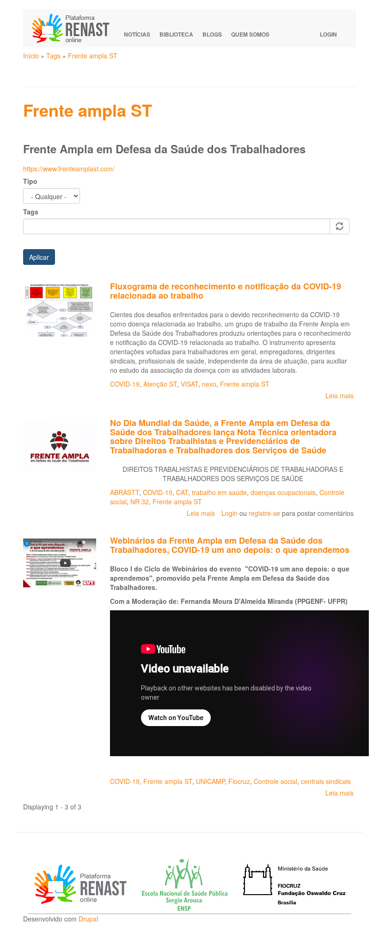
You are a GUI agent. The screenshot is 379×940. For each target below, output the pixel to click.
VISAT (189, 384)
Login (328, 34)
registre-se (264, 513)
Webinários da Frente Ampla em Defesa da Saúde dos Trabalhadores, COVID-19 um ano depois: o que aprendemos (229, 545)
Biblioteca (176, 34)
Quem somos (250, 34)
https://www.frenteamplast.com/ (69, 168)
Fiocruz (239, 781)
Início (31, 55)
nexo (209, 384)
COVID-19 (125, 384)
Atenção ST (160, 384)
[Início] (75, 28)
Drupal (88, 918)
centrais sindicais (326, 781)
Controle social (275, 781)
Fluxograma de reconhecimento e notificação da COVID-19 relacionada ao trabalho (225, 290)
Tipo (30, 181)
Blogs (212, 34)
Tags (53, 55)
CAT (182, 492)
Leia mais (339, 395)
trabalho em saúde (219, 492)
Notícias (137, 34)
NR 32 (139, 501)
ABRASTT (124, 492)
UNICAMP (210, 781)
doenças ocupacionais (283, 492)
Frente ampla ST (92, 55)
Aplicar (39, 257)
